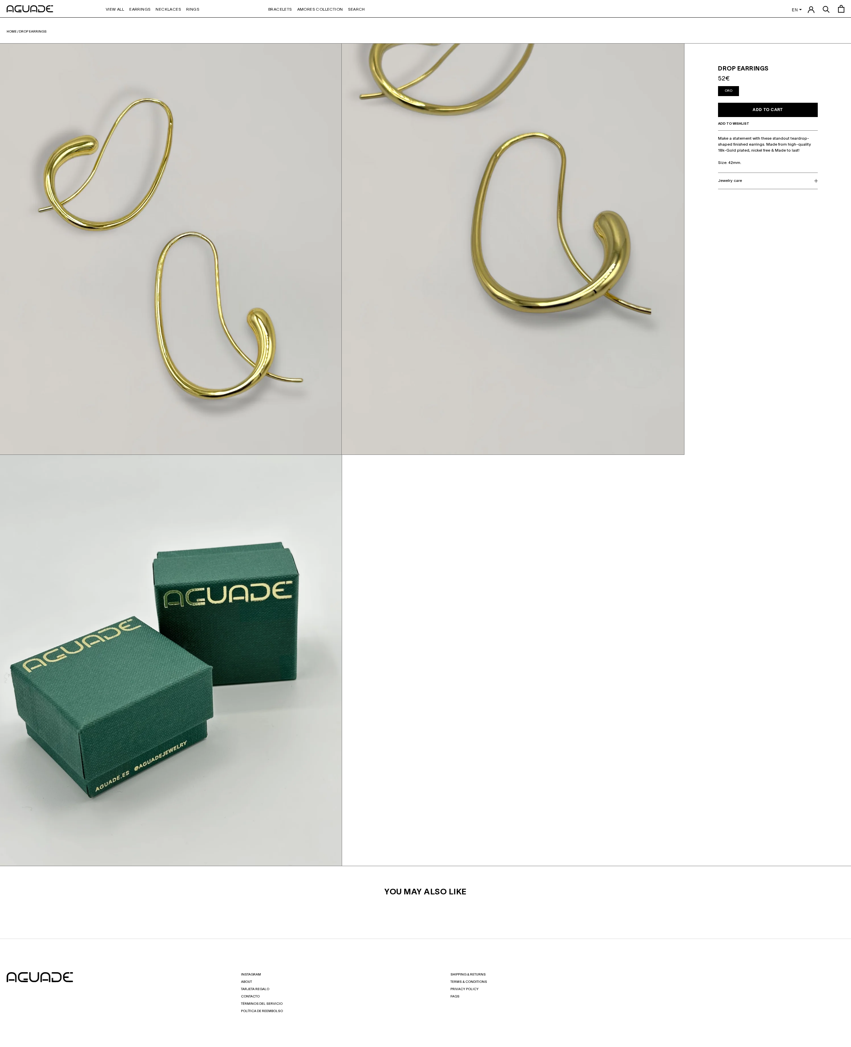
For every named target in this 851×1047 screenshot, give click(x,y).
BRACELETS (280, 9)
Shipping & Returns (468, 974)
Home (12, 31)
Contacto (250, 996)
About (246, 982)
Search (356, 9)
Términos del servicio (262, 1003)
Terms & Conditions (468, 982)
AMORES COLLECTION (320, 9)
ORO (728, 90)
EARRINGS (139, 9)
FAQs (454, 996)
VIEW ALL (115, 9)
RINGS (192, 9)
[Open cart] (841, 9)
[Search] (826, 8)
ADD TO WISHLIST (734, 123)
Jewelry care (730, 181)
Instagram (251, 974)
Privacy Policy (464, 989)
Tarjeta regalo (255, 989)
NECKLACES (168, 9)
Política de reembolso (262, 1011)
